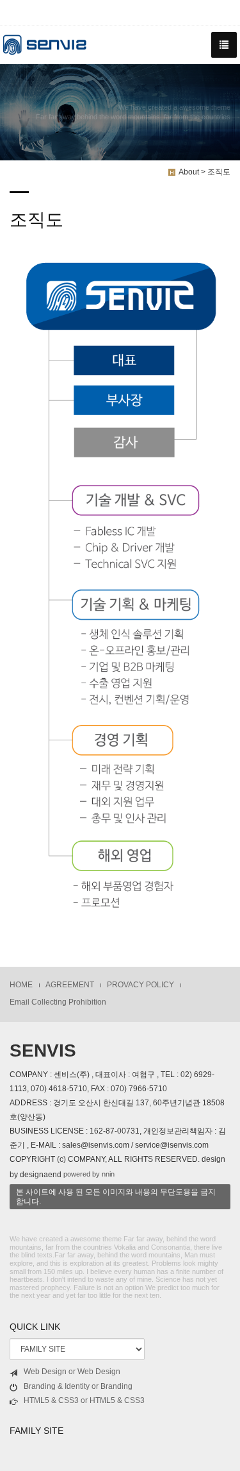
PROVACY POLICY (140, 984)
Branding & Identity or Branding (78, 1386)
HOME (21, 984)
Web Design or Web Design (72, 1371)
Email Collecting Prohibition (58, 1002)
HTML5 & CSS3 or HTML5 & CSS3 (84, 1400)
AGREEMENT (69, 984)
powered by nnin (89, 1174)
